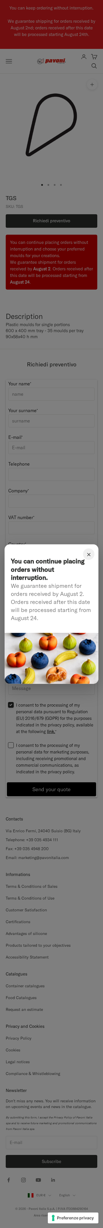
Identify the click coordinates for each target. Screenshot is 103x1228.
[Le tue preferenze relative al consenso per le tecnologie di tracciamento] (73, 1217)
